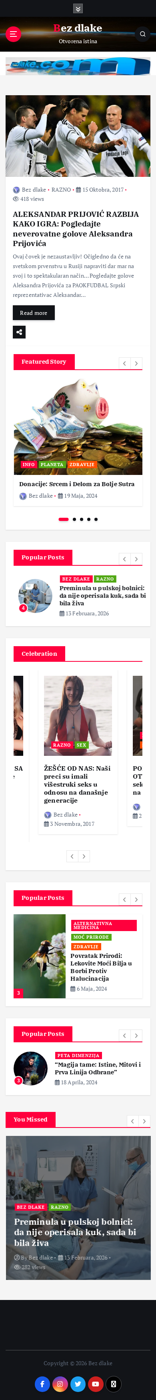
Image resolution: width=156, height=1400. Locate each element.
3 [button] (81, 519)
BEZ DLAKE (72, 579)
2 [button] (74, 519)
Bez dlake (34, 189)
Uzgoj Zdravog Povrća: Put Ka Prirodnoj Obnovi (96, 960)
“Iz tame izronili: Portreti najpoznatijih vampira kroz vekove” (96, 1061)
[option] (78, 442)
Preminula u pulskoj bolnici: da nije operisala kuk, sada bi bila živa (98, 595)
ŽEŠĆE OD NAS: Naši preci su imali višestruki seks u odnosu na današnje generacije (77, 784)
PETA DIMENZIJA (79, 1044)
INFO (29, 464)
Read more (33, 312)
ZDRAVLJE (82, 464)
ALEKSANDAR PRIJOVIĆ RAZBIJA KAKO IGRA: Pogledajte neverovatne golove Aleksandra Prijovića (76, 228)
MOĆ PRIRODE (91, 934)
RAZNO (61, 189)
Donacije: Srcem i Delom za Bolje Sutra (77, 484)
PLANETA (52, 464)
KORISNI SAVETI (94, 924)
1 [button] (64, 519)
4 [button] (88, 519)
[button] (125, 363)
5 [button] (96, 519)
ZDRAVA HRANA (94, 943)
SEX (81, 745)
